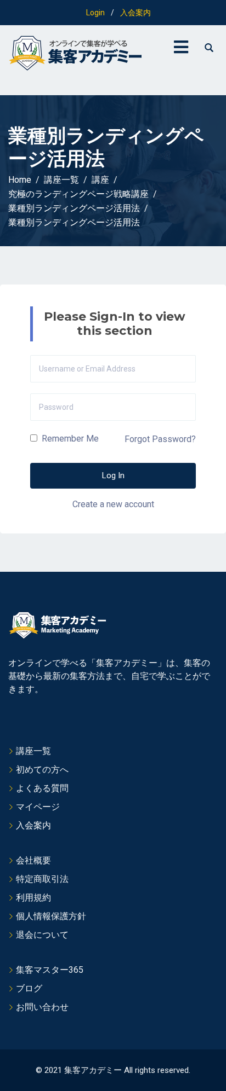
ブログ (29, 988)
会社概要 (33, 860)
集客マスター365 (49, 970)
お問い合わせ (42, 1007)
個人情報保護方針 (51, 916)
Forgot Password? (160, 439)
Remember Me (69, 438)
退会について (42, 935)
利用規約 (33, 897)
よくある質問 (42, 788)
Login (95, 12)
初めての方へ (42, 769)
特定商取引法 (42, 879)
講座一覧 (33, 751)
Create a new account (113, 504)
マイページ (38, 807)
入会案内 (135, 12)
